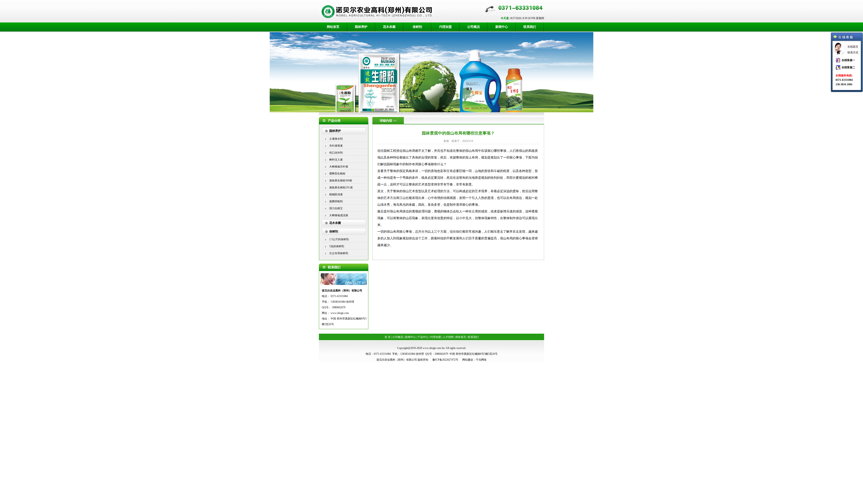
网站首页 (333, 27)
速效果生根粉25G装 (341, 187)
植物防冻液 (336, 194)
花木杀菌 (389, 27)
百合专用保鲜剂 (338, 253)
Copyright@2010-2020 (409, 348)
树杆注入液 (336, 159)
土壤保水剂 (336, 138)
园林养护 (361, 27)
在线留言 (852, 46)
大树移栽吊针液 (338, 166)
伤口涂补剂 (336, 152)
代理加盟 (445, 27)
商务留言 (460, 337)
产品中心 (423, 337)
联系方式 (852, 52)
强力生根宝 (336, 208)
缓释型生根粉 (337, 173)
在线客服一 (848, 60)
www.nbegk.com (340, 313)
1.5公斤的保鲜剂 (339, 239)
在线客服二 (848, 67)
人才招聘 (448, 337)
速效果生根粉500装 (340, 180)
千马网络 (481, 359)
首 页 (388, 337)
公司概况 (473, 27)
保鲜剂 (417, 27)
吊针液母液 (336, 145)
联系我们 (529, 27)
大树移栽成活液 (338, 215)
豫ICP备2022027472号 (445, 359)
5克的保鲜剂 (336, 246)
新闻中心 (501, 27)
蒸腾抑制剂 (336, 201)
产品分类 (334, 120)
